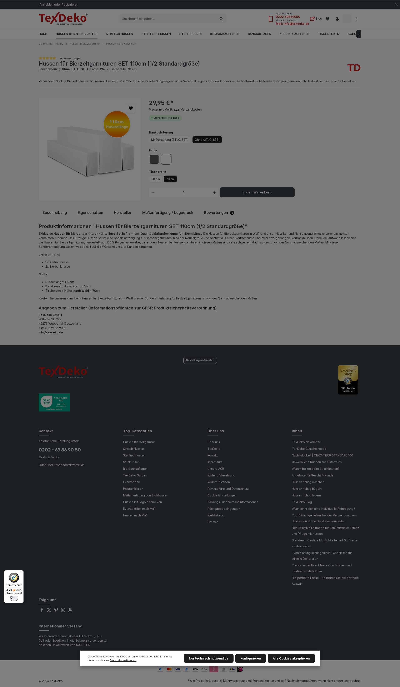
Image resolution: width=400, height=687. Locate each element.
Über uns (214, 442)
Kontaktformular (73, 465)
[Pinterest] (56, 611)
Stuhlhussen (131, 462)
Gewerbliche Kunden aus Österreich (317, 462)
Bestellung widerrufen (200, 360)
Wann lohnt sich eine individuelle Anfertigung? (323, 508)
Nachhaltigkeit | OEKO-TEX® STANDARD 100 (322, 455)
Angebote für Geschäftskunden (313, 475)
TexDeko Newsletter (306, 442)
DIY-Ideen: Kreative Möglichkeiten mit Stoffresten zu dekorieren (325, 543)
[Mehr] (356, 18)
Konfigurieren (250, 658)
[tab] (55, 212)
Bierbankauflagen (135, 468)
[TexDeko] (354, 68)
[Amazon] (70, 611)
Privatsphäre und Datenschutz (228, 488)
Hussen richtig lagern (306, 495)
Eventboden (131, 482)
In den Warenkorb (257, 192)
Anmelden (46, 4)
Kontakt (213, 455)
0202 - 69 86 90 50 (60, 450)
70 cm (170, 179)
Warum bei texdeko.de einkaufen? (315, 468)
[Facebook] (42, 611)
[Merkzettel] (327, 18)
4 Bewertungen (70, 58)
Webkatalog (216, 515)
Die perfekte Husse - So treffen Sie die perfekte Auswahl (325, 580)
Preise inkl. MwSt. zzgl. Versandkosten (175, 109)
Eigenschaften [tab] (90, 212)
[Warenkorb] (346, 18)
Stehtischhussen (134, 455)
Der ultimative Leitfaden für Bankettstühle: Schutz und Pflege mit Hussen (325, 530)
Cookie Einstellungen (222, 495)
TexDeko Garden (135, 475)
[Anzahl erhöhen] (214, 192)
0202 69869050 (288, 17)
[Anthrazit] (154, 159)
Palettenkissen (133, 488)
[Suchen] (221, 18)
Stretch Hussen (133, 448)
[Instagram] (63, 611)
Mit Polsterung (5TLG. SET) (170, 139)
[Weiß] (166, 159)
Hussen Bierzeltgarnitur (139, 442)
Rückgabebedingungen (224, 508)
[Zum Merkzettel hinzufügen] (131, 108)
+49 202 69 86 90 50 (53, 328)
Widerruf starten (219, 482)
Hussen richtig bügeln (307, 488)
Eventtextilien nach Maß (139, 508)
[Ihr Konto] (337, 18)
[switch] (14, 598)
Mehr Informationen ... (123, 660)
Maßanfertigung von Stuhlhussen (145, 495)
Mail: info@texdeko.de (292, 23)
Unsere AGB (216, 468)
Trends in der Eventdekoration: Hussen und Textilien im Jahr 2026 (322, 568)
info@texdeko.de (51, 332)
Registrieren (70, 4)
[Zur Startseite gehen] (63, 18)
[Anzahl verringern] (153, 192)
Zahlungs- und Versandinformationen (233, 502)
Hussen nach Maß (135, 515)
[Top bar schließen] (396, 4)
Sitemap (213, 522)
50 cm (155, 179)
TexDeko (214, 448)
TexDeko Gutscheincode (309, 448)
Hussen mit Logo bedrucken (142, 502)
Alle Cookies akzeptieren (291, 658)
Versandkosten (263, 680)
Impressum (215, 462)
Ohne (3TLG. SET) (207, 139)
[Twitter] (49, 611)
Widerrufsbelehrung (221, 475)
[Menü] (21, 572)
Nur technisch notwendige (208, 658)
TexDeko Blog (302, 502)
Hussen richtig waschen (308, 482)
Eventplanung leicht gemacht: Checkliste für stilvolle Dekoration (322, 555)
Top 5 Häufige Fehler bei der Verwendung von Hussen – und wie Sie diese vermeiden (324, 518)
